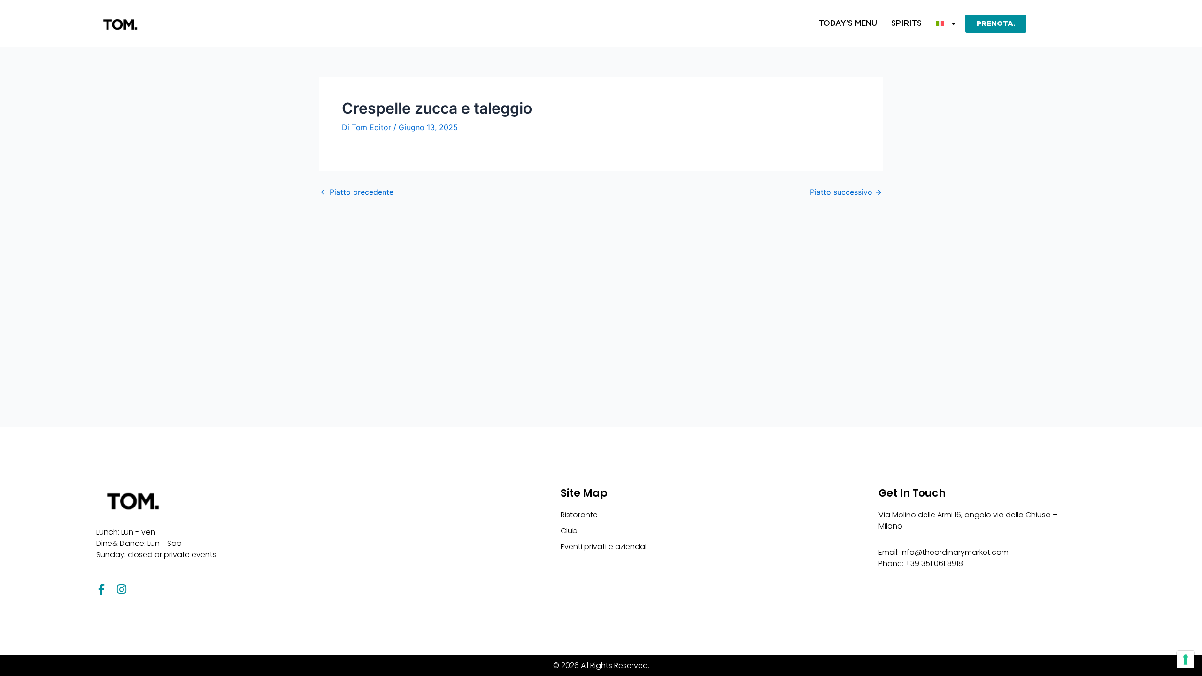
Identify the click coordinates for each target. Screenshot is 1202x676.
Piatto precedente (356, 192)
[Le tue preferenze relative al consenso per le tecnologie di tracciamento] (1185, 659)
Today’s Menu (848, 23)
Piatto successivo (846, 192)
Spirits (906, 23)
